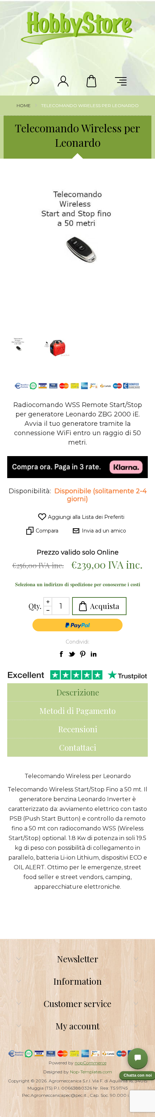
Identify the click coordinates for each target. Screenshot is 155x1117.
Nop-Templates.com (91, 1071)
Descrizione (77, 692)
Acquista (104, 606)
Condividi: (77, 642)
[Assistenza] (138, 1058)
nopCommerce (90, 1062)
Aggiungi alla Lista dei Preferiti (86, 517)
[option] (58, 348)
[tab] (77, 692)
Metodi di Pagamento (77, 710)
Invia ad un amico (104, 530)
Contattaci (77, 747)
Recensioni (77, 729)
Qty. (34, 606)
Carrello (92, 81)
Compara (47, 530)
